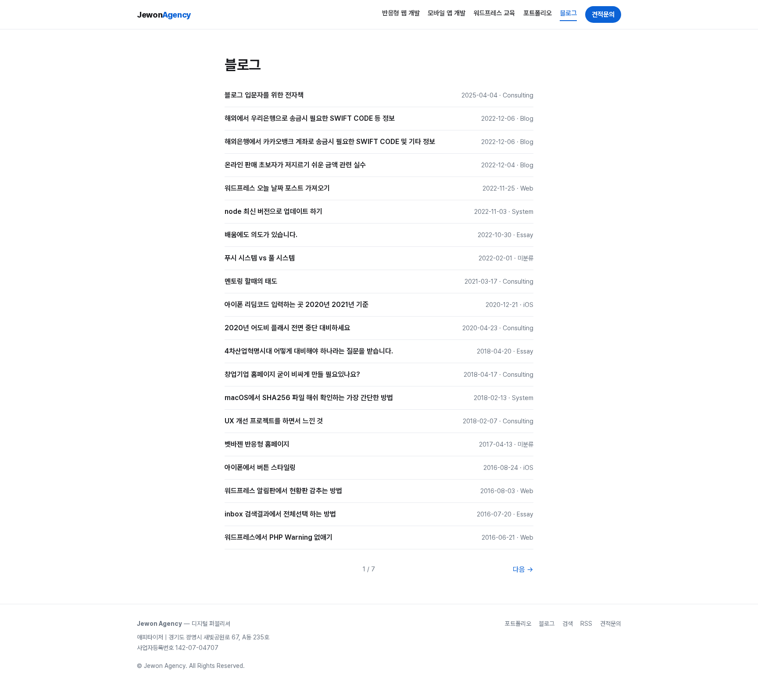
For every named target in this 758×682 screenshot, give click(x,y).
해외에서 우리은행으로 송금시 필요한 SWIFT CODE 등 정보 (310, 118)
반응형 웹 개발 (401, 13)
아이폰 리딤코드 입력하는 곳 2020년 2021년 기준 (296, 304)
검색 (567, 623)
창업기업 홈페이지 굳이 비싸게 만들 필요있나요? (292, 374)
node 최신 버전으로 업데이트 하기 (273, 211)
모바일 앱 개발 (446, 13)
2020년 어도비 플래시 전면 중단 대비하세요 (287, 328)
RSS (586, 623)
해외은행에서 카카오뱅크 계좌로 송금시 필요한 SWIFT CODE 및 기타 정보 (330, 141)
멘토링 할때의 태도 (251, 281)
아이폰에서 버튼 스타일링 (260, 467)
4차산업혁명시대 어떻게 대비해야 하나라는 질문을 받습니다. (309, 351)
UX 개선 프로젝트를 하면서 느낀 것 (274, 421)
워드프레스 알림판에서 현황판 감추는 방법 (283, 491)
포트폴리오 (537, 13)
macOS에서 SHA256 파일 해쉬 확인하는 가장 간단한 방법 (309, 397)
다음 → (523, 569)
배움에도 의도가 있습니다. (261, 235)
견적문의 (603, 14)
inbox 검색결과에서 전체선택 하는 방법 (280, 514)
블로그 (568, 13)
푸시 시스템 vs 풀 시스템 (260, 258)
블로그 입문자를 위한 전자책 (264, 95)
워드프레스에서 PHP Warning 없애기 (279, 537)
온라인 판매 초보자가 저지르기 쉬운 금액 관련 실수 (295, 165)
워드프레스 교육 (494, 13)
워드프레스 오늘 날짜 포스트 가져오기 (277, 188)
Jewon (164, 14)
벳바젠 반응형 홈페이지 (257, 444)
